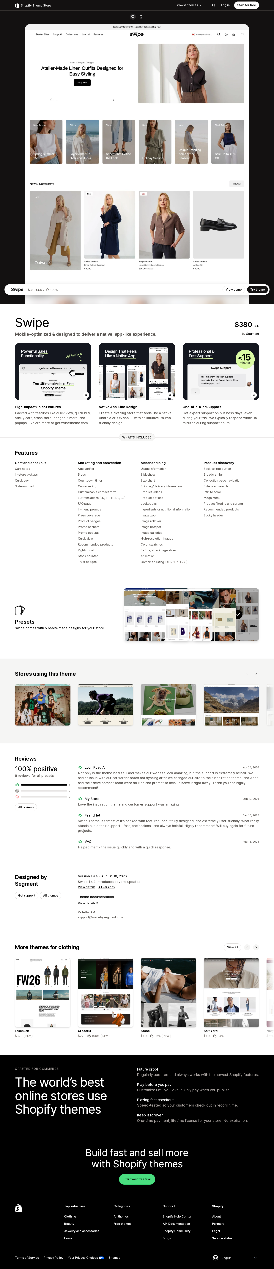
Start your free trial (137, 1179)
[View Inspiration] (168, 614)
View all (232, 947)
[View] (42, 705)
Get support (26, 895)
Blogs (167, 1238)
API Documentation (176, 1224)
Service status (222, 1238)
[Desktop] (133, 17)
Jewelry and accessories (81, 1231)
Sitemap (114, 1257)
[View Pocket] (215, 614)
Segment (252, 334)
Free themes (122, 1224)
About (216, 1216)
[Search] (214, 5)
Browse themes (187, 5)
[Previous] (247, 674)
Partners (218, 1224)
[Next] (256, 674)
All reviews (26, 807)
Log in (225, 5)
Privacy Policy (53, 1257)
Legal (216, 1231)
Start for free (246, 5)
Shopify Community (176, 1231)
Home (68, 1238)
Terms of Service (27, 1257)
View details (86, 887)
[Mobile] (141, 17)
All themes (50, 895)
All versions (106, 887)
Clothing (70, 1216)
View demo (234, 289)
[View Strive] (191, 614)
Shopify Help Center (177, 1216)
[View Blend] (145, 614)
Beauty (69, 1224)
